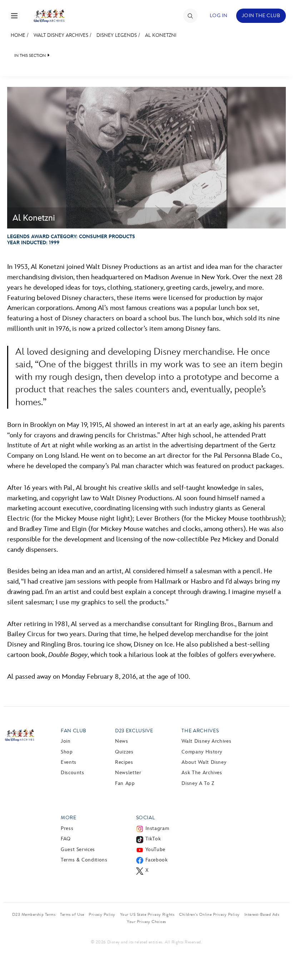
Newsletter (128, 773)
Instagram (157, 828)
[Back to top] (279, 942)
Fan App (125, 783)
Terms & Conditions (84, 860)
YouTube (155, 849)
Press (67, 828)
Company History (202, 752)
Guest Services (78, 849)
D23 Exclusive (134, 730)
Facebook (156, 860)
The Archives (200, 730)
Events (68, 762)
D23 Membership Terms (34, 914)
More (68, 817)
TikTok (153, 839)
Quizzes (124, 752)
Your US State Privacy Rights (147, 914)
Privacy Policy (102, 914)
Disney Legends (116, 35)
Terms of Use (72, 914)
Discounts (72, 773)
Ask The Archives (202, 773)
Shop (67, 752)
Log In (219, 15)
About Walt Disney (204, 762)
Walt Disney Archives (61, 35)
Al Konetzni (161, 35)
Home (18, 35)
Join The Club (261, 15)
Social (145, 817)
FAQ (66, 839)
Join (66, 741)
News (121, 741)
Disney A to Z (198, 783)
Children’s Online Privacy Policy (209, 914)
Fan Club (73, 730)
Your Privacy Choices (146, 921)
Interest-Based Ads (261, 914)
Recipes (124, 762)
